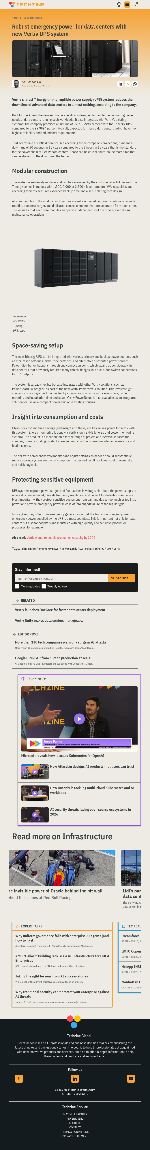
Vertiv (117, 548)
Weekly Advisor (57, 586)
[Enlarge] (133, 238)
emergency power (48, 548)
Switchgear (86, 548)
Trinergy (99, 548)
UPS (108, 548)
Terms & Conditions (75, 1132)
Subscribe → (122, 578)
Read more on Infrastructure (62, 836)
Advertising (75, 1118)
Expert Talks (31, 926)
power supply (69, 548)
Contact (75, 1127)
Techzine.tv (36, 679)
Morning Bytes (30, 586)
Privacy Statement (75, 1136)
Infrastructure (33, 18)
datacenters (29, 548)
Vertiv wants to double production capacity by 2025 (61, 537)
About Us (75, 1123)
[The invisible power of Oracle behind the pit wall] (59, 868)
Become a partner (75, 1114)
